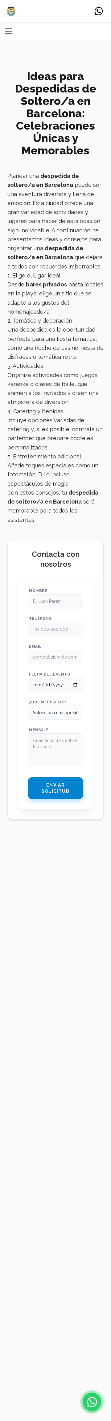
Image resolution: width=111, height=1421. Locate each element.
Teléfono (40, 618)
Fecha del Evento (50, 674)
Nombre (38, 591)
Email (35, 646)
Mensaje (38, 730)
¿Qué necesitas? (48, 702)
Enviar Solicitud (56, 788)
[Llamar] (98, 11)
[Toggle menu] (8, 31)
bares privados (46, 284)
